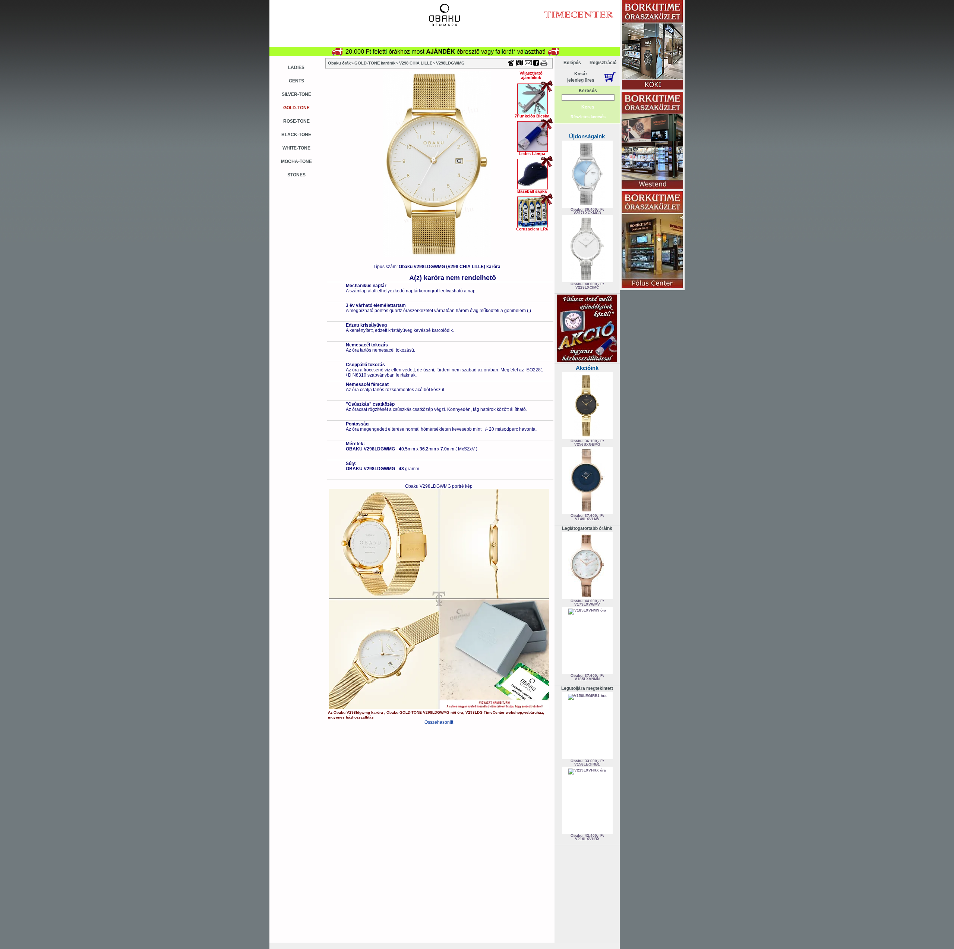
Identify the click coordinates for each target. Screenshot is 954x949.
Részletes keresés (588, 116)
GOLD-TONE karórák (374, 63)
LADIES (296, 67)
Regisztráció (603, 62)
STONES (296, 174)
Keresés (588, 90)
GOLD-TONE (296, 107)
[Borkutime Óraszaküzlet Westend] (652, 141)
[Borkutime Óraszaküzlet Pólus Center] (652, 240)
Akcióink (587, 368)
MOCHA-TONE (296, 161)
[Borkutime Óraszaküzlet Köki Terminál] (652, 45)
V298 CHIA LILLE (415, 63)
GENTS (296, 81)
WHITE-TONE (296, 148)
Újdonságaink (587, 136)
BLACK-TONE (296, 134)
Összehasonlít (438, 722)
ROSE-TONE (296, 121)
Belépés (572, 62)
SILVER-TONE (296, 94)
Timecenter (534, 2)
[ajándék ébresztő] (587, 360)
